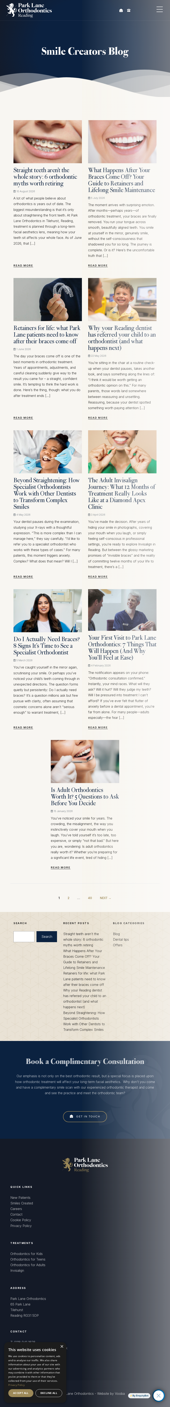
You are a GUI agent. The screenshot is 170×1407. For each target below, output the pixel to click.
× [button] (61, 1346)
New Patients (20, 1197)
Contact (16, 1214)
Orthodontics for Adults (27, 1265)
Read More (23, 265)
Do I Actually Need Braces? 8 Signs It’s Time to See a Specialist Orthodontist (46, 646)
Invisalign (17, 1270)
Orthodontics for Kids (26, 1254)
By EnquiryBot (140, 1395)
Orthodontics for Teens (27, 1259)
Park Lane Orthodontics (76, 1393)
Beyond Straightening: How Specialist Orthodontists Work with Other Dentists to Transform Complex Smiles (46, 494)
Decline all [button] (48, 1393)
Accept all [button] (21, 1393)
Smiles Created (21, 1203)
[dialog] (35, 1372)
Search (46, 936)
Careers (16, 1209)
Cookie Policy (20, 1220)
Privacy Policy (21, 1226)
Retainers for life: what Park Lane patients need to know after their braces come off (46, 335)
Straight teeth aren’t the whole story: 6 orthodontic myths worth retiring (45, 177)
